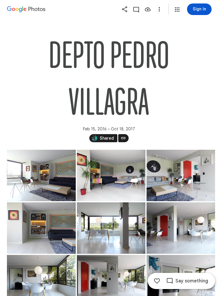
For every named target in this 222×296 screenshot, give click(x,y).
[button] (177, 9)
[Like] (157, 281)
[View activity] (136, 9)
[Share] (124, 9)
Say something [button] (191, 281)
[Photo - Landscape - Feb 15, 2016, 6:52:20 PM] (181, 175)
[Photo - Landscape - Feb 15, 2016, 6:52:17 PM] (111, 175)
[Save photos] (147, 9)
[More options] (159, 9)
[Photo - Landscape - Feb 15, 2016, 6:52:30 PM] (181, 228)
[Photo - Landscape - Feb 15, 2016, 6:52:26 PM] (111, 228)
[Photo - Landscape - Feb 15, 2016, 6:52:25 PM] (41, 175)
